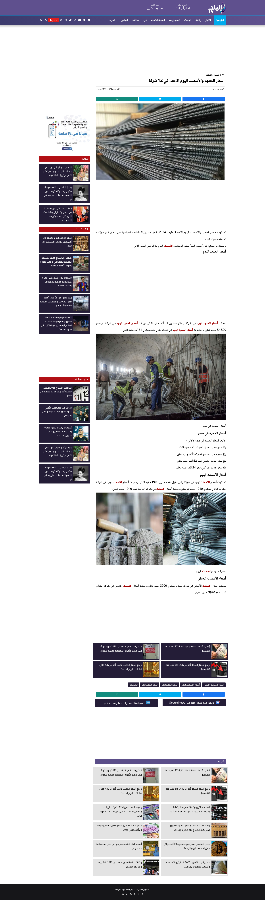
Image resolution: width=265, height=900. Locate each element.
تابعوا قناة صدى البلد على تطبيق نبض (123, 703)
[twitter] (160, 99)
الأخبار (208, 20)
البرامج (124, 20)
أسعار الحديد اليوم (207, 323)
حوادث (187, 20)
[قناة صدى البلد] (217, 8)
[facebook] (203, 99)
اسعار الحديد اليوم (149, 685)
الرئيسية (220, 20)
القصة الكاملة (158, 20)
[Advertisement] (134, 49)
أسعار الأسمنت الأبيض (214, 685)
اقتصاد (135, 20)
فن (145, 20)
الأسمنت (168, 246)
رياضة (198, 20)
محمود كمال (216, 89)
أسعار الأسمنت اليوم (190, 685)
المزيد (112, 20)
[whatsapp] (117, 99)
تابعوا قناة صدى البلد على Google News (191, 702)
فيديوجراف (174, 20)
